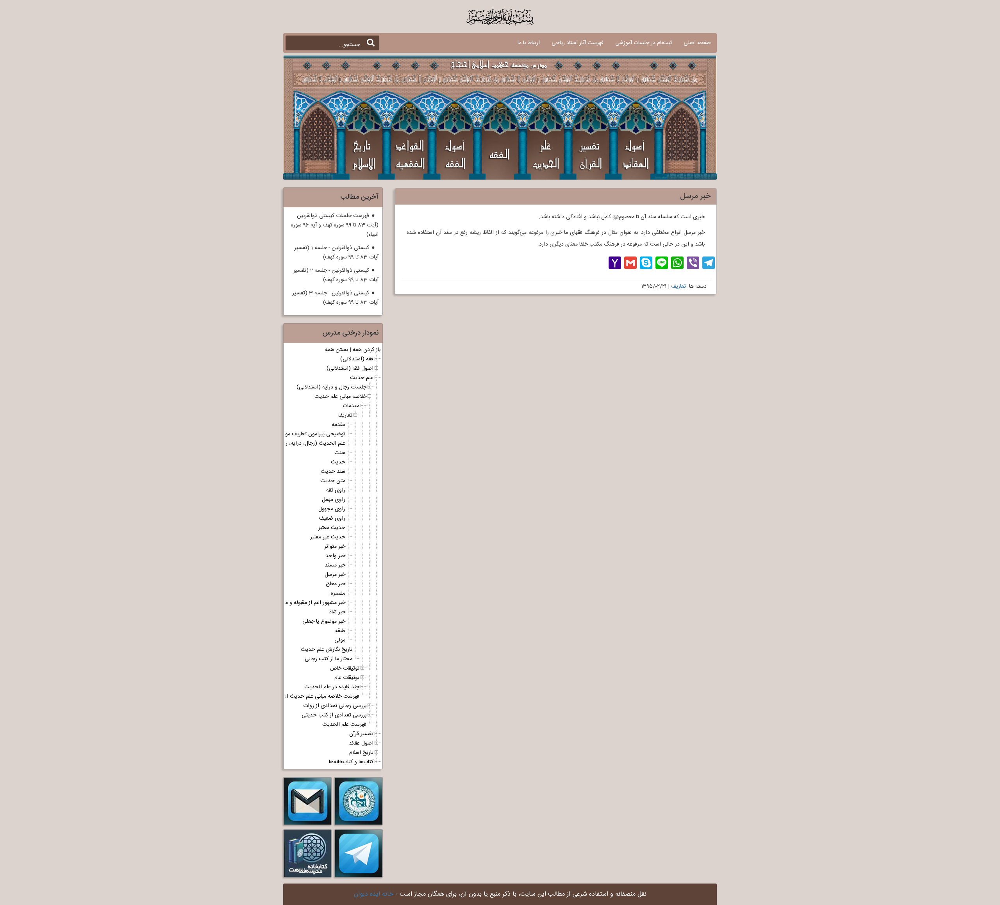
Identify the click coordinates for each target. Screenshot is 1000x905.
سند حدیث (333, 471)
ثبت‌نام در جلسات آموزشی (643, 43)
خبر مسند (335, 565)
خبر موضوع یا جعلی (323, 621)
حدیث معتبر (331, 528)
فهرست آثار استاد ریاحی (578, 43)
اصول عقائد (361, 743)
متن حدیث (332, 481)
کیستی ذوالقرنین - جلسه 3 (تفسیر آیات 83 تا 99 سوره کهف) (335, 298)
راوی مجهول (331, 509)
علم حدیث (361, 378)
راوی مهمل (333, 499)
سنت (339, 453)
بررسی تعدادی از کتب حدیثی (334, 715)
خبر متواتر (334, 546)
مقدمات (351, 406)
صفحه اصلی (697, 43)
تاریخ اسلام (361, 752)
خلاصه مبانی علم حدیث (340, 396)
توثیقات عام (346, 677)
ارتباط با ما (529, 43)
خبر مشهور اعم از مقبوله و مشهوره (308, 602)
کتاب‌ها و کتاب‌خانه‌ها (351, 762)
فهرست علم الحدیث (344, 724)
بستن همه (336, 350)
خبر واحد (335, 556)
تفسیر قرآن (361, 734)
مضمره (338, 593)
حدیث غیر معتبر (327, 537)
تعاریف (678, 286)
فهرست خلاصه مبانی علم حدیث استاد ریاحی (310, 696)
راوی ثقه (335, 490)
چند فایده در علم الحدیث (331, 687)
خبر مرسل (335, 574)
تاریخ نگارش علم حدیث (326, 649)
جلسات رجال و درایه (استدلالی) (331, 387)
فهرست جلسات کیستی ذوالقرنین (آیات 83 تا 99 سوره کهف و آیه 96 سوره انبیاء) (335, 225)
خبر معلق (335, 584)
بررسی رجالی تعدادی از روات (334, 706)
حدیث (338, 462)
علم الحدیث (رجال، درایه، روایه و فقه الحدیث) (293, 443)
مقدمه (338, 424)
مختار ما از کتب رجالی (328, 659)
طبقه (340, 631)
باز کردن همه (366, 350)
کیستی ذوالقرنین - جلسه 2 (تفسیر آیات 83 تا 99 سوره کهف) (336, 275)
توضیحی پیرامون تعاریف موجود (311, 434)
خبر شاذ (337, 612)
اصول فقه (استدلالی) (350, 368)
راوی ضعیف (332, 518)
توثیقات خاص (344, 668)
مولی (339, 640)
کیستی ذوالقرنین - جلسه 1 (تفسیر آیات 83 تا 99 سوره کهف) (336, 252)
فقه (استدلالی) (356, 359)
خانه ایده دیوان (373, 894)
